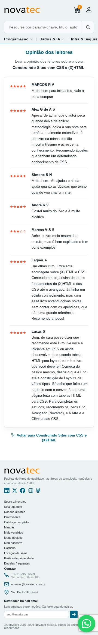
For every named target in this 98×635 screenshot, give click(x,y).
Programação (16, 39)
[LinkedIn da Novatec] (7, 492)
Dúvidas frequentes (17, 563)
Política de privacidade (19, 558)
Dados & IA (49, 39)
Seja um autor (13, 506)
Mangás (9, 527)
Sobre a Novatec (15, 501)
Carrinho (10, 548)
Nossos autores (14, 512)
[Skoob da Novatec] (38, 492)
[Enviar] (74, 614)
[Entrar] (89, 9)
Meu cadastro (13, 542)
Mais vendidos (13, 532)
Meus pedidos (13, 537)
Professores (12, 517)
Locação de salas (15, 553)
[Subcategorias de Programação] (31, 39)
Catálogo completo (16, 522)
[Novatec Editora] (22, 10)
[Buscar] (88, 27)
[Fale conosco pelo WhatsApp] (86, 623)
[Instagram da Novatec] (30, 492)
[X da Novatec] (14, 492)
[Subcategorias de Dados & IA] (63, 39)
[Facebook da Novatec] (22, 492)
